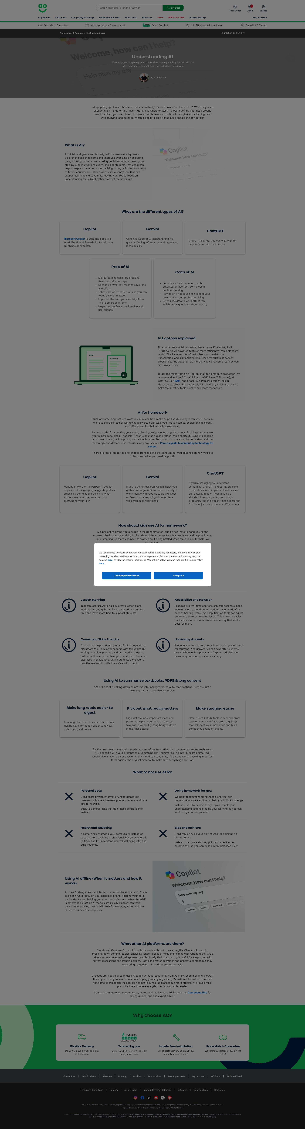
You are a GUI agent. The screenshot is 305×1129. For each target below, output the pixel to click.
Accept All (178, 575)
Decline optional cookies (126, 575)
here (110, 560)
